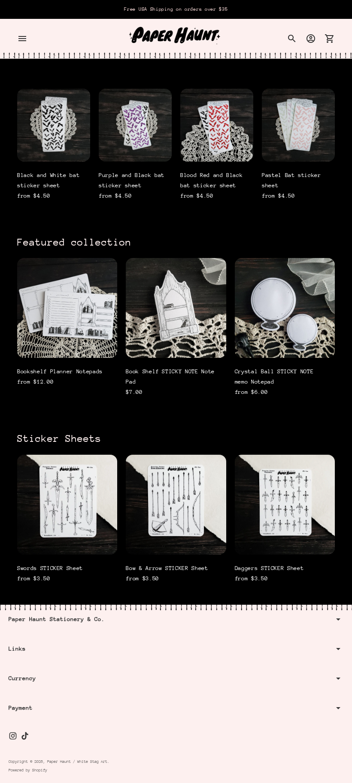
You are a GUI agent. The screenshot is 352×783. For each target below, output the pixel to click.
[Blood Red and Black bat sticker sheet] (216, 125)
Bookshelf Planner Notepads (60, 371)
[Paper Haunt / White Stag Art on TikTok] (25, 736)
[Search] (291, 38)
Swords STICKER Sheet (50, 568)
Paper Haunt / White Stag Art (77, 761)
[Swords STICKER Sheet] (67, 505)
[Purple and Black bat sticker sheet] (135, 125)
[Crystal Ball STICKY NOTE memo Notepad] (285, 308)
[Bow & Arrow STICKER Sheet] (176, 505)
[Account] (310, 38)
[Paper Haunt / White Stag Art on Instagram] (13, 736)
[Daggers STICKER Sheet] (285, 505)
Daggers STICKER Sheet (269, 568)
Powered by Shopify (28, 770)
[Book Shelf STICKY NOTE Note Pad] (176, 308)
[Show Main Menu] (22, 38)
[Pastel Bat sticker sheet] (298, 125)
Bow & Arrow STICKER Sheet (167, 568)
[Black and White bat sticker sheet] (53, 125)
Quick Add (53, 149)
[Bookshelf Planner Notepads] (67, 308)
